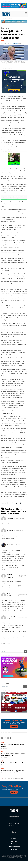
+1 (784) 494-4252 (14, 823)
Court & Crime (5, 28)
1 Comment (4, 757)
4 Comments (4, 748)
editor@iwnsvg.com (15, 826)
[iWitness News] (14, 810)
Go (25, 686)
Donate (13, 726)
